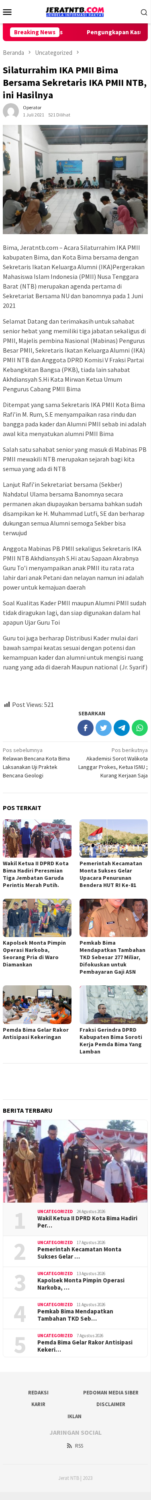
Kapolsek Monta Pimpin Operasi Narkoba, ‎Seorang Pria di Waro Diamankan (34, 953)
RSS (79, 1445)
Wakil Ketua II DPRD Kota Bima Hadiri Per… (87, 1222)
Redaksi (38, 1392)
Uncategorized (55, 1211)
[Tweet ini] (104, 728)
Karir (38, 1404)
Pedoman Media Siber (111, 1392)
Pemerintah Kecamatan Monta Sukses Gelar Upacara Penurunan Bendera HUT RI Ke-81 (111, 874)
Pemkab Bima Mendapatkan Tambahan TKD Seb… (75, 1315)
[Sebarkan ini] (86, 728)
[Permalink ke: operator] (11, 110)
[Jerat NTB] (75, 11)
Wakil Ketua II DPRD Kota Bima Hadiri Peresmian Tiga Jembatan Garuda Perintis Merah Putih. (36, 874)
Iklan (74, 1416)
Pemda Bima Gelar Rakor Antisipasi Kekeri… (85, 1346)
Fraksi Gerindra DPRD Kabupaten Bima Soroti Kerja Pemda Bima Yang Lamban (111, 1040)
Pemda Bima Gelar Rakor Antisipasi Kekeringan (36, 1033)
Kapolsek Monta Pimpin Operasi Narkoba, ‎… (80, 1284)
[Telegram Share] (122, 728)
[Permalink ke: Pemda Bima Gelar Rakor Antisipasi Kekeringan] (37, 1004)
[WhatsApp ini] (140, 728)
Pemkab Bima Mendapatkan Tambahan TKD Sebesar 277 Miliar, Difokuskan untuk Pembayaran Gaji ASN (112, 957)
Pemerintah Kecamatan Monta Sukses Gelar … (79, 1253)
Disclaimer (110, 1404)
